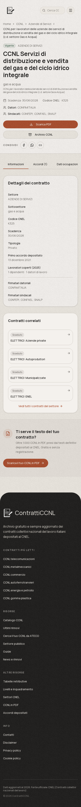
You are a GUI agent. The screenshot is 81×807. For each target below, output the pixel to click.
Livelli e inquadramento (18, 689)
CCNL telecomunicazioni (19, 559)
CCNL (19, 24)
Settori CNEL (11, 697)
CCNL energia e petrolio (18, 590)
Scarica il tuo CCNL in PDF (23, 463)
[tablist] (40, 164)
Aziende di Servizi (40, 24)
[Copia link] (40, 145)
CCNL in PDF (10, 705)
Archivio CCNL (44, 134)
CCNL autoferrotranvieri (18, 582)
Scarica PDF (43, 124)
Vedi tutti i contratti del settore (38, 406)
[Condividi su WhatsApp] (32, 145)
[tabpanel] (40, 241)
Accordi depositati (15, 713)
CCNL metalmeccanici (17, 567)
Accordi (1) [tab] (40, 164)
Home (7, 24)
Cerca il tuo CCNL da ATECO (21, 636)
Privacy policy (12, 750)
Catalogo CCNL (13, 620)
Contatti (8, 735)
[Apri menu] (71, 10)
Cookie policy (12, 758)
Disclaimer (10, 742)
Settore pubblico (14, 644)
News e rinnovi (12, 659)
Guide (7, 651)
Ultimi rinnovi (11, 628)
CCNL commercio (14, 574)
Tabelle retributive (15, 681)
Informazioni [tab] (16, 164)
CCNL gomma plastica (17, 598)
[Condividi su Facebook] (23, 145)
